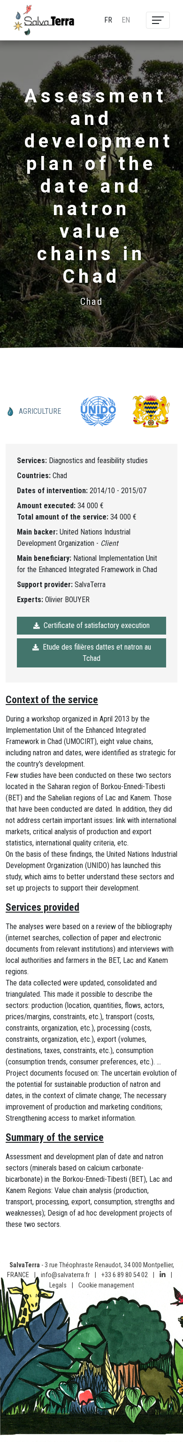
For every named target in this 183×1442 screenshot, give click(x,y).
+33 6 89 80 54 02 (124, 1275)
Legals (58, 1285)
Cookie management (106, 1285)
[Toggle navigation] (158, 20)
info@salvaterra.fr (65, 1275)
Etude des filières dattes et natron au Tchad (97, 653)
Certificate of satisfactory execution (97, 625)
